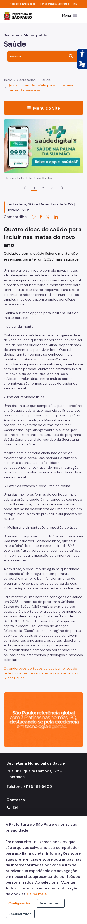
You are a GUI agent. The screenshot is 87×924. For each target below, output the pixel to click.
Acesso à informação (22, 4)
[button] (62, 188)
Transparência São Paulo (54, 4)
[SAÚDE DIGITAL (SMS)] (43, 145)
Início (8, 80)
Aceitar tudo (51, 903)
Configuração (19, 903)
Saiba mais (37, 893)
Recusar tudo (20, 914)
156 (75, 4)
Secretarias (26, 80)
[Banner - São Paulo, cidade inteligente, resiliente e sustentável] (43, 719)
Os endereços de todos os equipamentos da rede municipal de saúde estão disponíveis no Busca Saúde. (41, 673)
